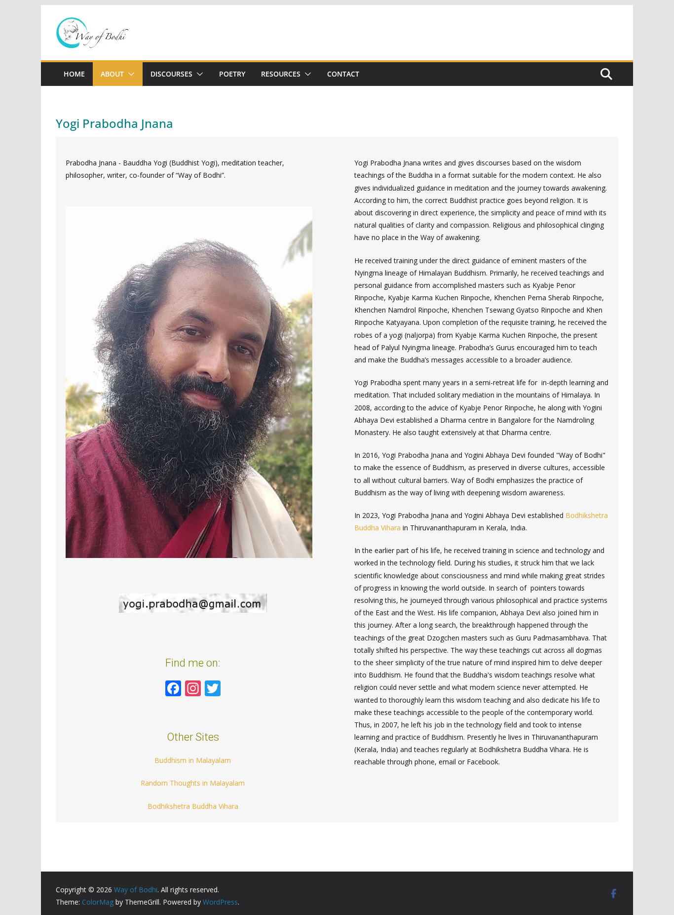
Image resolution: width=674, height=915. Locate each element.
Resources (280, 74)
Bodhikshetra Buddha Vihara (193, 806)
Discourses (171, 74)
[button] (129, 74)
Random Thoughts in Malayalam (193, 783)
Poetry (232, 74)
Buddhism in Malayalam (192, 760)
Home (74, 74)
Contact (343, 74)
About (112, 74)
